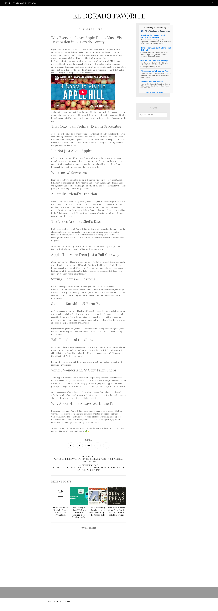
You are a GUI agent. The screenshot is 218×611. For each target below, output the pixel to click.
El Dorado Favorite (109, 15)
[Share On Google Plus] (88, 445)
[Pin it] (97, 445)
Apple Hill (109, 61)
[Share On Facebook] (80, 445)
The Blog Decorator (63, 601)
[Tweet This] (71, 445)
